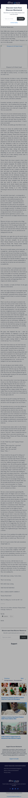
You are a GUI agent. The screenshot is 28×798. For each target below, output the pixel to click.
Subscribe (21, 18)
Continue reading (14, 22)
